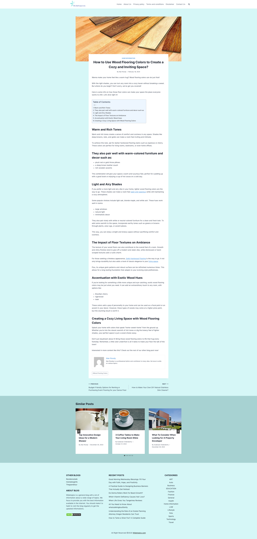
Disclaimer (170, 4)
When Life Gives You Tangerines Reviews (125, 500)
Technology (171, 519)
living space (153, 261)
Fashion (171, 492)
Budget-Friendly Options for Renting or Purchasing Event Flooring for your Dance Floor (107, 387)
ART (171, 479)
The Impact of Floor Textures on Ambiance (110, 115)
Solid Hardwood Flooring (136, 259)
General (171, 498)
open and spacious (138, 192)
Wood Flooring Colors (100, 373)
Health (171, 501)
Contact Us (180, 4)
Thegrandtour (71, 485)
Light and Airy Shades (103, 113)
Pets (171, 513)
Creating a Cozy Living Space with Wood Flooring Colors (115, 121)
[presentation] (92, 419)
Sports (171, 516)
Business (171, 486)
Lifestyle (171, 510)
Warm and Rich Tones (102, 108)
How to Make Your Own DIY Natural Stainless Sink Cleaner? (150, 387)
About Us (127, 4)
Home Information (128, 58)
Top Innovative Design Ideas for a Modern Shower (90, 438)
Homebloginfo (72, 482)
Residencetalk (72, 479)
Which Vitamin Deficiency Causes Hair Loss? (127, 497)
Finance (171, 495)
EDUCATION (171, 489)
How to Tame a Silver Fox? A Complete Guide (127, 518)
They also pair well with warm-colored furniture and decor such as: (119, 110)
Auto (171, 482)
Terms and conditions (155, 4)
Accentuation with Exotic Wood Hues (108, 118)
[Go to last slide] (78, 431)
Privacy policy (138, 4)
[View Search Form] (189, 4)
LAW (171, 507)
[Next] (178, 431)
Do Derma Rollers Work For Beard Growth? (126, 493)
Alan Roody (122, 72)
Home (119, 4)
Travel (171, 522)
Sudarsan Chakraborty (124, 442)
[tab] (124, 455)
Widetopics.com (139, 533)
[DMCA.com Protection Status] (86, 514)
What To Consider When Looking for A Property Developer (164, 438)
